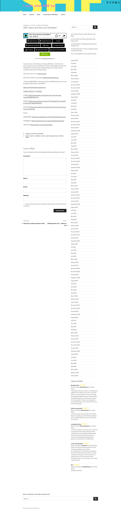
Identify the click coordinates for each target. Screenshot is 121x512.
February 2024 (75, 152)
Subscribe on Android (33, 45)
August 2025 (74, 97)
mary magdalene (52, 136)
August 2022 (74, 207)
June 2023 (74, 176)
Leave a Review (59, 45)
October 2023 (74, 164)
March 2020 (74, 296)
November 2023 (75, 161)
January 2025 (74, 118)
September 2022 (75, 204)
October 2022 (74, 201)
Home (24, 14)
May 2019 (73, 326)
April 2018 (73, 366)
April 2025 (73, 109)
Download (30, 49)
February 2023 (75, 189)
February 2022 (75, 225)
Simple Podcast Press (47, 58)
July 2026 (73, 63)
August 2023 (74, 170)
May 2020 (73, 290)
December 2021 (75, 231)
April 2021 (73, 256)
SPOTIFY (31, 91)
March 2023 (74, 185)
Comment (27, 156)
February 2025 (75, 115)
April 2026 (73, 72)
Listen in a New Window (58, 49)
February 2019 (75, 335)
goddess (38, 136)
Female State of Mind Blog (50, 14)
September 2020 (75, 277)
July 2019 (73, 320)
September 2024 (75, 130)
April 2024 (73, 146)
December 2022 (75, 195)
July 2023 (73, 173)
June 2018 (73, 360)
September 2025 (75, 94)
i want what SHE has (39, 6)
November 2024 (75, 124)
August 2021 (74, 244)
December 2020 (75, 268)
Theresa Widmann (42, 25)
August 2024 (74, 133)
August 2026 (74, 60)
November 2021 (75, 234)
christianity (30, 136)
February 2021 (75, 262)
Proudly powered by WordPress (31, 508)
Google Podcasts (46, 41)
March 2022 (74, 222)
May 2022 (73, 216)
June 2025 (74, 103)
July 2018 (73, 357)
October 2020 (75, 274)
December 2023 (75, 158)
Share (47, 45)
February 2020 (75, 299)
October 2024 (74, 127)
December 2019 (75, 305)
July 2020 (73, 283)
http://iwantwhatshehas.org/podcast (34, 87)
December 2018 (75, 342)
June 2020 (74, 287)
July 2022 (73, 210)
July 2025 (73, 100)
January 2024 (74, 155)
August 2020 (74, 280)
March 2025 (74, 112)
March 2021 (74, 259)
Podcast (31, 14)
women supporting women (34, 133)
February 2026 (75, 78)
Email (25, 187)
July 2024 (73, 137)
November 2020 (75, 271)
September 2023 (75, 167)
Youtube (58, 41)
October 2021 (74, 238)
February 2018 (75, 372)
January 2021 (74, 265)
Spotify (46, 54)
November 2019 (75, 308)
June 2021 (73, 250)
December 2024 (75, 121)
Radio (38, 14)
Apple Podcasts (33, 41)
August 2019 (74, 317)
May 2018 (73, 363)
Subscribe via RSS (43, 49)
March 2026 (74, 75)
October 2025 (74, 91)
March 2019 (74, 332)
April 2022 (73, 219)
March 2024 (74, 149)
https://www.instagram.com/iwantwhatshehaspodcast (48, 117)
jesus (43, 136)
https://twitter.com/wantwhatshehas (41, 125)
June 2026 (74, 66)
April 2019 (73, 329)
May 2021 (73, 253)
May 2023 (73, 179)
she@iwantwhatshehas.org (50, 77)
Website (26, 195)
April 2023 (73, 182)
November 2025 (75, 87)
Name (25, 178)
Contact (63, 14)
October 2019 (74, 311)
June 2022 (73, 213)
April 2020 (74, 293)
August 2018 (74, 354)
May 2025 (73, 106)
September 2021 (75, 241)
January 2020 (74, 302)
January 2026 (74, 81)
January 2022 (74, 228)
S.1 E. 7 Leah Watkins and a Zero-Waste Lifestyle (83, 53)
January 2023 (74, 192)
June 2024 (74, 140)
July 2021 (73, 247)
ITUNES (25, 91)
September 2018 (75, 351)
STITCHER (38, 91)
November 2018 (75, 345)
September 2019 (75, 314)
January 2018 (74, 375)
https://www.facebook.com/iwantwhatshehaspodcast (47, 121)
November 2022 (75, 198)
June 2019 (73, 323)
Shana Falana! (42, 73)
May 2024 (73, 143)
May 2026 (73, 69)
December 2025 (75, 84)
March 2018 (74, 369)
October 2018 (74, 348)
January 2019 (74, 339)
